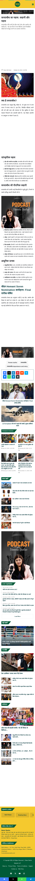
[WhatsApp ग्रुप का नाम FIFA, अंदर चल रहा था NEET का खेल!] (6, 509)
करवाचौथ (23, 362)
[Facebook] (5, 373)
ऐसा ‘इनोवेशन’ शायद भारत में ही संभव (21, 499)
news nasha (13, 362)
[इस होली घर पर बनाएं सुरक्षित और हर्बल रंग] (26, 438)
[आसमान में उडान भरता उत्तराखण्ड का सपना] (6, 485)
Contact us (14, 869)
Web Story (21, 869)
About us (4, 866)
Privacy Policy (12, 866)
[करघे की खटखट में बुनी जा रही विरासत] (6, 525)
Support (31, 866)
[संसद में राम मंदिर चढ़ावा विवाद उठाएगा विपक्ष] (6, 689)
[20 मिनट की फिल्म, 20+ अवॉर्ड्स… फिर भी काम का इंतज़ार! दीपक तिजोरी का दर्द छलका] (6, 753)
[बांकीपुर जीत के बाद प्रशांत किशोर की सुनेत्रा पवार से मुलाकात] (6, 517)
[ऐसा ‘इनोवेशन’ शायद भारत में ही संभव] (6, 501)
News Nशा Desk (7, 70)
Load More (17, 616)
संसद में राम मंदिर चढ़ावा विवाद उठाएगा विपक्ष (22, 686)
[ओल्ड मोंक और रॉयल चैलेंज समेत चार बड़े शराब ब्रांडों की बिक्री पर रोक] (6, 493)
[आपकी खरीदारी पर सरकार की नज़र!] (9, 438)
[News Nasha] (17, 4)
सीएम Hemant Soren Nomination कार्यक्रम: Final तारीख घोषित (16, 290)
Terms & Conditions (22, 866)
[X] (9, 373)
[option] (17, 636)
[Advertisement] (17, 49)
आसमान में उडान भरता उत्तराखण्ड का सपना (22, 483)
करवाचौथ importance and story (18, 366)
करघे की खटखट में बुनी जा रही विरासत (21, 522)
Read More (14, 838)
